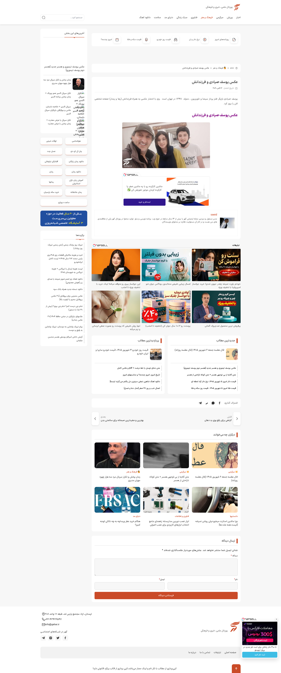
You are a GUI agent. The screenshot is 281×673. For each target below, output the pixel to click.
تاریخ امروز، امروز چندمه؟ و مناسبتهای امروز (141, 374)
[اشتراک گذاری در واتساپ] (213, 403)
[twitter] (58, 638)
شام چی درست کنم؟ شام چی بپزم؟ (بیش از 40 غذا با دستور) (64, 308)
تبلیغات (217, 652)
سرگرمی (219, 17)
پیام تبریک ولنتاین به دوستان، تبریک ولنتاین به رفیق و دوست (64, 328)
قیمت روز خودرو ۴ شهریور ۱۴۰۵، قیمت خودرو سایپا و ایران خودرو (122, 351)
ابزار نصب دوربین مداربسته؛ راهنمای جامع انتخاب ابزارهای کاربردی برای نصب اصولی (169, 523)
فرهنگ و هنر (207, 17)
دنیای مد (168, 17)
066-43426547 (53, 619)
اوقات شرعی (51, 141)
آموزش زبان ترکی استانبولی (76, 182)
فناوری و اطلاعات (182, 516)
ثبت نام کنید (260, 654)
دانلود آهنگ (144, 17)
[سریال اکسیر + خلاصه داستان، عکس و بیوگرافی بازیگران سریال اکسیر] (78, 111)
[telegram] (43, 638)
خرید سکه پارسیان (51, 192)
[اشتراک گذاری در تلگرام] (200, 403)
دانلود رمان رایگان (76, 161)
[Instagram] (51, 638)
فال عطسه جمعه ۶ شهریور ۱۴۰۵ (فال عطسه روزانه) (199, 350)
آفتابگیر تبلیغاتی (51, 161)
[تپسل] (124, 174)
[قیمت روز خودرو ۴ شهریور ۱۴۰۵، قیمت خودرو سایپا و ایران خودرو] (156, 354)
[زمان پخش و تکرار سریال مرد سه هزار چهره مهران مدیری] (78, 84)
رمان (51, 171)
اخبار (238, 17)
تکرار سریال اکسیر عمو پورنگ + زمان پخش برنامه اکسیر (58, 95)
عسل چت (51, 151)
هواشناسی (76, 141)
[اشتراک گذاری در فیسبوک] (219, 403)
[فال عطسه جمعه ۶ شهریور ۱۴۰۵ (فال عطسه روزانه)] (232, 354)
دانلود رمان (76, 171)
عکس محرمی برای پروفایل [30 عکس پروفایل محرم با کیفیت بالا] (67, 298)
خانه (232, 68)
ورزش (230, 17)
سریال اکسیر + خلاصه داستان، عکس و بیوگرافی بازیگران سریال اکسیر (58, 110)
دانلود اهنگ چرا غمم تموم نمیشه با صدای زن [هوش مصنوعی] (65, 281)
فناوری (194, 17)
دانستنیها (234, 516)
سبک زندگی (182, 17)
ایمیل (162, 579)
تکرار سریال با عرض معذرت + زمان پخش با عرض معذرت (58, 122)
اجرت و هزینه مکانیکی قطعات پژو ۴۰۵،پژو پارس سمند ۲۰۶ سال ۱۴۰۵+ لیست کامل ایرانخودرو (65, 259)
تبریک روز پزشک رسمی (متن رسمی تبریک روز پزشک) (65, 246)
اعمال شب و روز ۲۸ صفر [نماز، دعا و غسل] (142, 388)
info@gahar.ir (52, 624)
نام (236, 579)
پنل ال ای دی (76, 151)
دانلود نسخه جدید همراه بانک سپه (68, 289)
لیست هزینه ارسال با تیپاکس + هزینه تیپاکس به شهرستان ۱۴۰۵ (67, 270)
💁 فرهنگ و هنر (219, 68)
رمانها (51, 182)
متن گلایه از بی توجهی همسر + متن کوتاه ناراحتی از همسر (211, 374)
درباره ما (192, 652)
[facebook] (65, 638)
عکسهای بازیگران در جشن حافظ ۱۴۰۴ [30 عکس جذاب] (65, 318)
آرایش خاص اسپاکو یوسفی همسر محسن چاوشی (65, 338)
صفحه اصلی (230, 652)
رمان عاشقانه (76, 192)
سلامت (157, 17)
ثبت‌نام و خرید (144, 202)
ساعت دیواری (64, 202)
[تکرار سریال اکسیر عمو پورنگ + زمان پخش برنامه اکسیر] (78, 97)
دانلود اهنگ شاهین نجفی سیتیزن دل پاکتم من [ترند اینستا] (135, 381)
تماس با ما (205, 652)
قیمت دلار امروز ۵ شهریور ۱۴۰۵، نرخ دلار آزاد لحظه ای (213, 381)
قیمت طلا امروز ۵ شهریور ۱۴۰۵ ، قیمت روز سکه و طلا (213, 388)
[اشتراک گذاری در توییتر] (206, 403)
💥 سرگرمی (233, 471)
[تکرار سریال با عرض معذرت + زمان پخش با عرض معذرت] (78, 124)
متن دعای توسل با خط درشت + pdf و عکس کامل (138, 368)
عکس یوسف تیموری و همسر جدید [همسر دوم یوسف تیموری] (210, 368)
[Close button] (276, 619)
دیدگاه (234, 555)
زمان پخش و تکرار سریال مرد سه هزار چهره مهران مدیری (57, 81)
